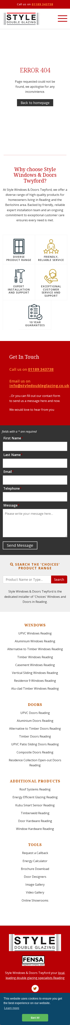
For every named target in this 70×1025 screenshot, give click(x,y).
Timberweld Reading (35, 813)
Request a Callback (35, 853)
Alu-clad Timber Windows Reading (35, 688)
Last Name (12, 455)
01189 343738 (42, 4)
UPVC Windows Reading (35, 633)
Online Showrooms (35, 900)
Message (10, 505)
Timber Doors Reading (35, 736)
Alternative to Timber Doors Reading (35, 728)
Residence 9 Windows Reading (35, 681)
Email (7, 471)
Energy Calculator (35, 861)
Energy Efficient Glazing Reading (35, 797)
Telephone (11, 488)
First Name (12, 438)
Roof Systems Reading (35, 789)
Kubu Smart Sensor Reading (35, 805)
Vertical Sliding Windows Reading (35, 673)
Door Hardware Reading (35, 821)
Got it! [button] (35, 1017)
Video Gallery (35, 892)
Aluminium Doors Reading (35, 721)
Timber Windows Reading (35, 657)
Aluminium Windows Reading (35, 641)
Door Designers (35, 877)
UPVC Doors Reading (35, 713)
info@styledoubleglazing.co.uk (39, 385)
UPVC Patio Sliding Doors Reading (35, 744)
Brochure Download (35, 869)
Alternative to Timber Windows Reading (35, 649)
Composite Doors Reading (35, 752)
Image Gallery (35, 884)
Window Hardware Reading (35, 829)
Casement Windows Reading (35, 665)
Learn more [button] (11, 1008)
